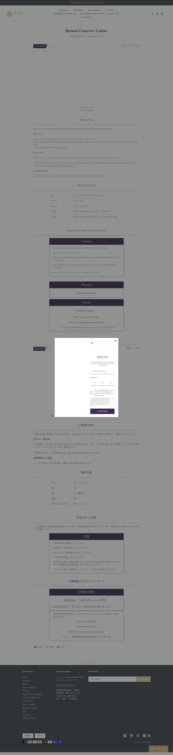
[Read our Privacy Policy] (113, 398)
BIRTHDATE (94, 378)
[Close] (115, 341)
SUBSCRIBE (102, 411)
